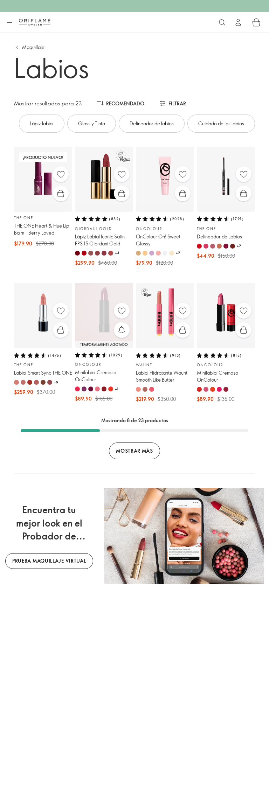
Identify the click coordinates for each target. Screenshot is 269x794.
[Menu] (9, 23)
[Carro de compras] (256, 22)
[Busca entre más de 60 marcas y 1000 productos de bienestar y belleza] (222, 22)
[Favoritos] (61, 174)
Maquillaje (33, 47)
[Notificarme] (122, 330)
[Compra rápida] (61, 193)
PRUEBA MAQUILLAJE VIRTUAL (49, 560)
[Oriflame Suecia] (34, 22)
